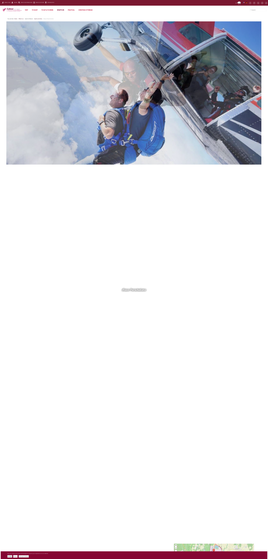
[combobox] (258, 9)
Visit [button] (26, 10)
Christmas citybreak (85, 10)
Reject (15, 556)
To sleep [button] (35, 10)
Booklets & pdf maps (40, 2)
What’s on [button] (60, 10)
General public (7, 2)
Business (15, 2)
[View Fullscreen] (176, 551)
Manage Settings (23, 556)
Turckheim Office (50, 2)
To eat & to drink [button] (47, 10)
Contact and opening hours (26, 2)
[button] (214, 550)
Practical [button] (71, 10)
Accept (10, 556)
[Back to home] (12, 10)
